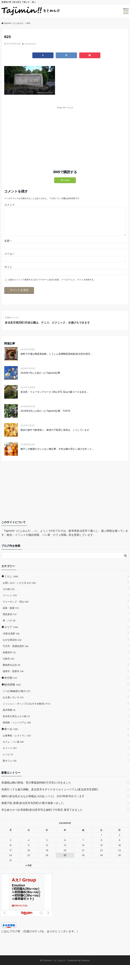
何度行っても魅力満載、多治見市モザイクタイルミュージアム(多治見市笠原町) (49, 789)
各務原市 (9, 652)
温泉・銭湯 (11, 607)
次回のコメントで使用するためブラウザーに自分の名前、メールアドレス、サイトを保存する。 (52, 279)
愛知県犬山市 (11, 664)
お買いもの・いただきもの (19, 582)
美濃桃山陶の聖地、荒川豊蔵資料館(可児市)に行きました (36, 782)
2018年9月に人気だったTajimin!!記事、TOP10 (45, 410)
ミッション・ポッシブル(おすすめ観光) (26, 703)
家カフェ (9, 760)
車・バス (9, 620)
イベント (10, 595)
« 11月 (29, 865)
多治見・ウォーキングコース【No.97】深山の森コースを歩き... (54, 391)
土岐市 (8, 658)
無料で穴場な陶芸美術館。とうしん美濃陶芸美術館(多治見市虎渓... (56, 353)
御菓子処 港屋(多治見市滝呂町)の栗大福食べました (32, 803)
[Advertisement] (38, 133)
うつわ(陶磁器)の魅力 (16, 691)
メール (9, 253)
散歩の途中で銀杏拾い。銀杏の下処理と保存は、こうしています (54, 429)
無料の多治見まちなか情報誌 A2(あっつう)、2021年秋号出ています (42, 796)
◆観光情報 (11, 684)
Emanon (85, 960)
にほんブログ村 (10, 931)
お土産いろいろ (13, 697)
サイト (8, 267)
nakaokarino (30, 43)
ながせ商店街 (12, 639)
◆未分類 (9, 677)
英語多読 (10, 614)
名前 (8, 240)
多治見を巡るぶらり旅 (16, 716)
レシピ (8, 754)
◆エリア (9, 627)
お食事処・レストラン (17, 735)
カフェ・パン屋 (13, 741)
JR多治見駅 (11, 633)
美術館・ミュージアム (17, 722)
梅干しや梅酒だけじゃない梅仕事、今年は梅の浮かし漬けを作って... (57, 448)
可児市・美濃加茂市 (15, 646)
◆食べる (9, 729)
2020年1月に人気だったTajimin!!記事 (40, 372)
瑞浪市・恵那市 (13, 671)
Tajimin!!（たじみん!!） (55, 960)
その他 (9, 589)
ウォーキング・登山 (16, 601)
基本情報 (9, 709)
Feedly (66, 180)
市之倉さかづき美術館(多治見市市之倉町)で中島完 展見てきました (42, 809)
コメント (9, 204)
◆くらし (9, 576)
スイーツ (10, 748)
